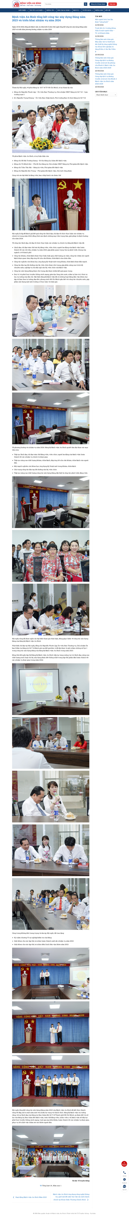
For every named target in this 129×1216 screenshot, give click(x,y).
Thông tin (50, 10)
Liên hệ (107, 10)
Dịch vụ (76, 10)
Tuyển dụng (87, 10)
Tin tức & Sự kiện (36, 10)
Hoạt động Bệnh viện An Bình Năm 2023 (31, 1197)
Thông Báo (99, 10)
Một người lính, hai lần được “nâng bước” (104, 20)
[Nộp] (85, 4)
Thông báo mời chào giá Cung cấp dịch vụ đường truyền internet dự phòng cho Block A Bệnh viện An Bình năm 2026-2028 (105, 63)
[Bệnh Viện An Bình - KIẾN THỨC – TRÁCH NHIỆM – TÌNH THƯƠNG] (26, 4)
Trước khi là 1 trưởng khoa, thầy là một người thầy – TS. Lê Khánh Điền (105, 30)
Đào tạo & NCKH (64, 10)
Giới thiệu (22, 10)
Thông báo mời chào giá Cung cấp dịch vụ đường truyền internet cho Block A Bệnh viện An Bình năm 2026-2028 (106, 79)
